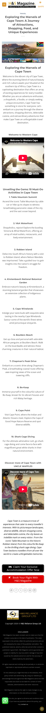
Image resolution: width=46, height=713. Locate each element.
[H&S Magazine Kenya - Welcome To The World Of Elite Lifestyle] (22, 4)
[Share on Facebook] (16, 590)
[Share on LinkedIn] (34, 590)
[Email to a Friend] (25, 590)
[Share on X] (21, 590)
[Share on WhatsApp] (11, 590)
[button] (4, 4)
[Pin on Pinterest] (30, 590)
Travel (23, 13)
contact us (24, 704)
